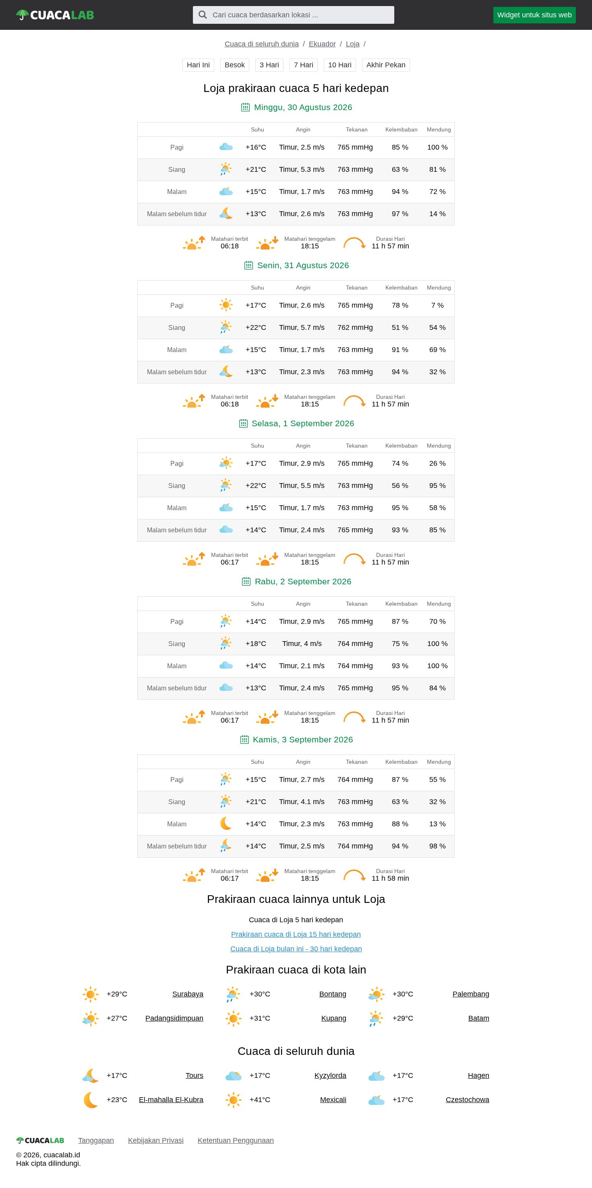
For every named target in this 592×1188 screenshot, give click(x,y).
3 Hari (269, 65)
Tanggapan (96, 1140)
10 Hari (340, 65)
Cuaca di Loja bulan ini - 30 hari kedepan (296, 949)
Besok (235, 65)
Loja (353, 44)
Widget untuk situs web (534, 15)
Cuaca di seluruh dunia (262, 44)
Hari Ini (198, 65)
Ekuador (322, 44)
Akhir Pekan (386, 65)
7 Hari (303, 65)
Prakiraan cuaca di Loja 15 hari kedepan (296, 934)
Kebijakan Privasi (156, 1140)
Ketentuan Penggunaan (236, 1140)
